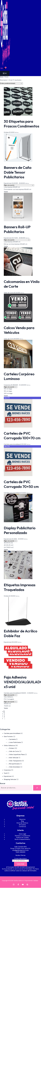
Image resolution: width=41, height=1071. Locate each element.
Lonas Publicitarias (15, 742)
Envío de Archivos (22, 823)
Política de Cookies (22, 837)
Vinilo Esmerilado (14, 767)
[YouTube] (23, 885)
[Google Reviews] (27, 885)
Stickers (11, 748)
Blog (22, 821)
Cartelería (12, 739)
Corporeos (7, 770)
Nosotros (22, 819)
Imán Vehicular (13, 758)
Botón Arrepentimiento (22, 839)
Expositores (7, 776)
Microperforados (14, 764)
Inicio (1, 77)
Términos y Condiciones (22, 836)
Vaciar (6, 192)
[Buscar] (37, 788)
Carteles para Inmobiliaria (12, 733)
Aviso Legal (22, 834)
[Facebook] (18, 885)
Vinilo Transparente (15, 761)
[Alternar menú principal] (5, 73)
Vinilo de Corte (14, 751)
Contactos (22, 826)
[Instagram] (13, 885)
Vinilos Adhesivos (9, 745)
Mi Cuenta (22, 825)
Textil (5, 773)
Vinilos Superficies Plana (17, 754)
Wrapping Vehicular (10, 779)
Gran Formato (8, 736)
